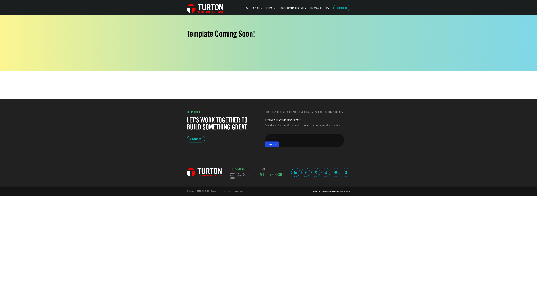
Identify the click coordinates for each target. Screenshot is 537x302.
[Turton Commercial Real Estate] (204, 172)
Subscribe (271, 144)
